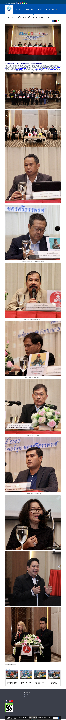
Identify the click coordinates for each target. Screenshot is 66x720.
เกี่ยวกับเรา (20, 9)
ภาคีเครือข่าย (33, 9)
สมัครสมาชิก (13, 3)
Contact (25, 698)
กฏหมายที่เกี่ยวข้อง (47, 9)
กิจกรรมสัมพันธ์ (27, 9)
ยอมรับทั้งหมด (56, 717)
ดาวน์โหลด (39, 9)
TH (27, 3)
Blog (25, 696)
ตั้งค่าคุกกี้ (50, 717)
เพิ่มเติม (52, 9)
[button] (57, 9)
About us (26, 694)
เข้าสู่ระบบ (8, 3)
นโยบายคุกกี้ (14, 718)
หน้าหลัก (15, 9)
